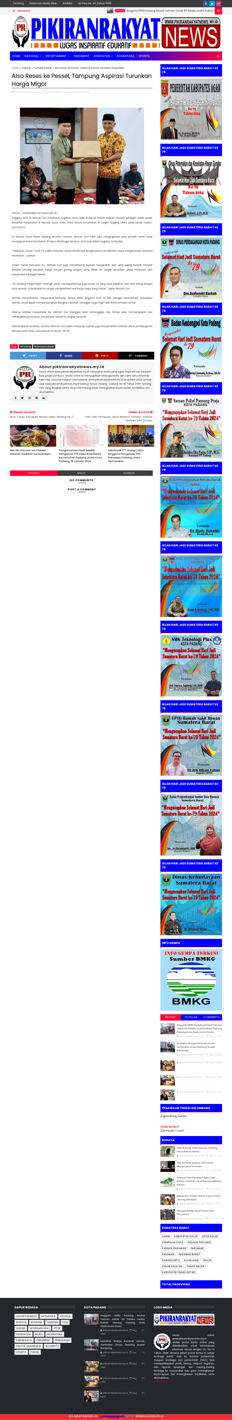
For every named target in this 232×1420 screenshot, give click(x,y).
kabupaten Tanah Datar (178, 1272)
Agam (166, 1236)
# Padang (25, 346)
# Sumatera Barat (44, 346)
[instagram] (218, 3)
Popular (191, 1017)
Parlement (82, 56)
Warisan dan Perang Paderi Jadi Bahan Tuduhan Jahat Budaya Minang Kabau (199, 1181)
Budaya (21, 1322)
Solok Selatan (172, 1266)
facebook (129, 473)
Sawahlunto (171, 1260)
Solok (207, 1260)
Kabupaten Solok (186, 1236)
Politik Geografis (28, 1346)
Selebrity (52, 1346)
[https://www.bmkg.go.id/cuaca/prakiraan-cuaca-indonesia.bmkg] (172, 1130)
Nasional (32, 56)
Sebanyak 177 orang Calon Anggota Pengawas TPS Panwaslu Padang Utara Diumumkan (126, 455)
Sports (21, 1352)
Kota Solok (210, 1236)
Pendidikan (62, 1340)
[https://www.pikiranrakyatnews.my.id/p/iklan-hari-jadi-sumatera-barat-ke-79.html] (191, 904)
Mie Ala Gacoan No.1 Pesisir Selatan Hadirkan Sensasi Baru (30, 452)
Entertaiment (56, 56)
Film (65, 1322)
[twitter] (212, 3)
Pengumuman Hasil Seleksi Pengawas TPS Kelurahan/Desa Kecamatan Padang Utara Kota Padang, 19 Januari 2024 (80, 455)
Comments (211, 1017)
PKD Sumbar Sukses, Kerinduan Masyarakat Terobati (195, 1164)
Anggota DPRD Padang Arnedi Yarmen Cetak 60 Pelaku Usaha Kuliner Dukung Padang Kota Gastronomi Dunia (160, 11)
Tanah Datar (196, 1266)
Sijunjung (191, 1260)
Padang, (67, 92)
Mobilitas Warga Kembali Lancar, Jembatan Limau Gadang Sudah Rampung (196, 1047)
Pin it (105, 355)
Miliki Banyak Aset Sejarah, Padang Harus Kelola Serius (197, 1149)
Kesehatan (102, 56)
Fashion (52, 1322)
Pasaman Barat (189, 1254)
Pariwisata (24, 1340)
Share (68, 355)
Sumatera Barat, (81, 92)
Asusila (65, 1316)
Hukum (20, 1328)
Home (16, 56)
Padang (84, 10)
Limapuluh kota (172, 1242)
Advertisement (26, 1316)
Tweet (33, 355)
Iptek (57, 1328)
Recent (170, 1017)
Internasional (39, 1328)
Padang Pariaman (174, 1248)
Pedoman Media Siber (43, 3)
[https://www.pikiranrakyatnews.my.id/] (184, 1319)
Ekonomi (36, 1322)
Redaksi (67, 3)
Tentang (18, 3)
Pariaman (197, 1248)
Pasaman (168, 1254)
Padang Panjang (199, 1242)
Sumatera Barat (43, 67)
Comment (141, 355)
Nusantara (125, 56)
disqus (81, 473)
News (39, 1334)
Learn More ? (161, 1381)
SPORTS (144, 56)
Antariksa (48, 1316)
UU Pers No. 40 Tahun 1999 (94, 3)
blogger (34, 473)
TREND (35, 1352)
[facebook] (205, 3)
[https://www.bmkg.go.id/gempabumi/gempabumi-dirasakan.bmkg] (191, 979)
